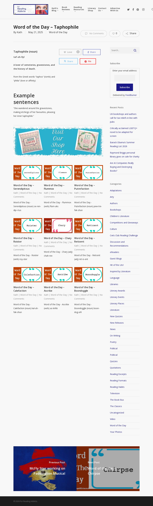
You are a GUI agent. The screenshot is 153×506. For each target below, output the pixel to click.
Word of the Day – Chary (58, 238)
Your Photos (116, 431)
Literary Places (117, 303)
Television (115, 393)
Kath (19, 32)
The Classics (116, 406)
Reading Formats (118, 380)
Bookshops (115, 209)
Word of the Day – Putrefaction (84, 187)
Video (112, 419)
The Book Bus (117, 399)
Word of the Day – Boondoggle (84, 289)
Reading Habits (117, 387)
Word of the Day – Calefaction (23, 289)
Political (113, 348)
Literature (114, 309)
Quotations (115, 367)
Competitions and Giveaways (124, 222)
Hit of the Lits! (117, 265)
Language (115, 277)
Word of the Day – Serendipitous (23, 187)
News (112, 329)
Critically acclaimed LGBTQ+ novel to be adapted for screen (123, 132)
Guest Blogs (116, 258)
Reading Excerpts (118, 374)
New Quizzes (116, 316)
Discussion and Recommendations (119, 243)
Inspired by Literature (120, 271)
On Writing (115, 335)
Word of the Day (58, 32)
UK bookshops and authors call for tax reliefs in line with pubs (123, 118)
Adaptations (116, 190)
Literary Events (117, 297)
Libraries (114, 284)
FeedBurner (131, 95)
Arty (112, 196)
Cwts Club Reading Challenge (124, 235)
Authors (114, 203)
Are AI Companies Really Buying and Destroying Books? (122, 167)
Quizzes (114, 361)
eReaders (114, 252)
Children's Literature (119, 216)
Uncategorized (117, 412)
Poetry (113, 342)
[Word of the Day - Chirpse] (108, 468)
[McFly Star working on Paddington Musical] (44, 468)
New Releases (117, 322)
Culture (113, 229)
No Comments (96, 33)
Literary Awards (117, 290)
